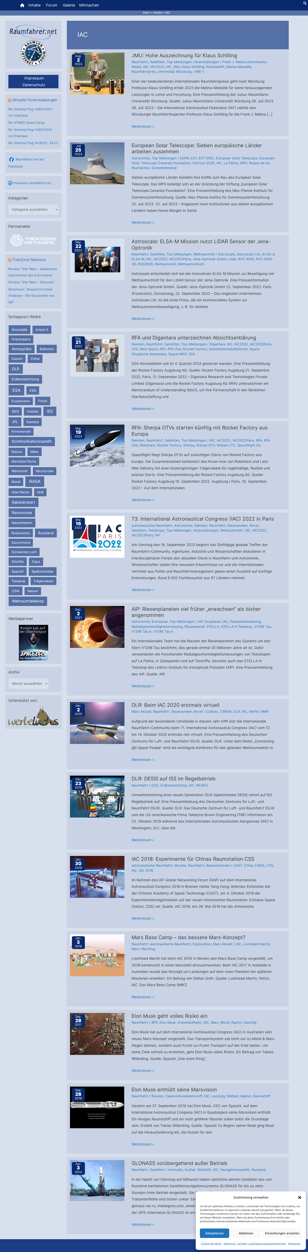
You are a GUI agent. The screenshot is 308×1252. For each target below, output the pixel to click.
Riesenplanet (195, 626)
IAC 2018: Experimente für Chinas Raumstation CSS (193, 859)
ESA (16, 390)
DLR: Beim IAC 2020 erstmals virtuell (176, 705)
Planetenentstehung (245, 621)
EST (194, 158)
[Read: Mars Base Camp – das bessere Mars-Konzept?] (97, 955)
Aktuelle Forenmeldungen (34, 100)
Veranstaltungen (206, 62)
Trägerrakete (43, 581)
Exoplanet (213, 621)
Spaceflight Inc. (249, 445)
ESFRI (184, 158)
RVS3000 (145, 264)
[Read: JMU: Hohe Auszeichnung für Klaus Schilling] (97, 73)
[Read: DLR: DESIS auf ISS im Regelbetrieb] (97, 796)
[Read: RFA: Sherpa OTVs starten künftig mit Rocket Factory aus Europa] (97, 445)
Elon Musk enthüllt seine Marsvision (174, 1090)
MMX (265, 711)
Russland (46, 533)
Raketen (138, 344)
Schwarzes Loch (24, 552)
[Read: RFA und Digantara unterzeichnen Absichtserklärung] (97, 355)
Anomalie (19, 330)
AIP (200, 621)
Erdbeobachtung (25, 379)
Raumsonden (238, 525)
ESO (33, 390)
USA (15, 591)
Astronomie (141, 158)
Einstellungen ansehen (282, 1233)
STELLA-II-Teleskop (236, 626)
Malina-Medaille (238, 67)
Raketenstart (23, 502)
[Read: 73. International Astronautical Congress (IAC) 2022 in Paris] (97, 536)
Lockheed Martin (256, 944)
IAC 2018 (146, 870)
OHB (40, 492)
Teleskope (156, 530)
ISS (50, 411)
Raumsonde (22, 512)
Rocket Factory (195, 349)
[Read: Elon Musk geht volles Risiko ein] (97, 1033)
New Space (149, 349)
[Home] (22, 5)
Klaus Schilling (193, 67)
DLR (15, 369)
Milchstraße (45, 471)
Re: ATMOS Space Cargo (26, 123)
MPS (243, 163)
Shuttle (18, 561)
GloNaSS (204, 1169)
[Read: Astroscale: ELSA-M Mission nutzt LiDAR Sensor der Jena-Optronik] (97, 259)
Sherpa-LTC (226, 445)
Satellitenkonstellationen (228, 349)
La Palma (231, 163)
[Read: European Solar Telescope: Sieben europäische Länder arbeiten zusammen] (97, 163)
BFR (154, 1022)
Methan (233, 1096)
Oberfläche (20, 492)
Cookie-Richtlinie (211, 1243)
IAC (146, 67)
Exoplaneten (21, 401)
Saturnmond (21, 543)
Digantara (217, 344)
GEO (15, 411)
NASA (34, 481)
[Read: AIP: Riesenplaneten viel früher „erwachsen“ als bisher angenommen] (97, 626)
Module (180, 865)
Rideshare (147, 445)
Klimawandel (21, 431)
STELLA (213, 626)
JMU (176, 67)
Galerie (69, 5)
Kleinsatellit (215, 67)
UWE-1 (198, 71)
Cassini (17, 359)
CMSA (260, 865)
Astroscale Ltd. (249, 254)
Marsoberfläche (24, 461)
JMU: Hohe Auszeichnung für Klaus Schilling (184, 55)
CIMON (226, 711)
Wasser (32, 591)
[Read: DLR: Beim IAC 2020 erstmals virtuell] (97, 723)
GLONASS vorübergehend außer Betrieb (179, 1163)
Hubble (32, 411)
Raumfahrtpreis (144, 71)
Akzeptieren (214, 1233)
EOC (155, 785)
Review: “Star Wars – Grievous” (31, 282)
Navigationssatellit (235, 1169)
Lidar (232, 259)
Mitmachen (89, 5)
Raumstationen (218, 865)
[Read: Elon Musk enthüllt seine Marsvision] (97, 1107)
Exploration (202, 944)
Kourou (17, 452)
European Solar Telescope (236, 158)
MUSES (202, 785)
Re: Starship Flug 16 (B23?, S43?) (33, 143)
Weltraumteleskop (28, 601)
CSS (270, 865)
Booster (157, 1096)
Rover (254, 525)
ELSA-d (268, 254)
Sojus (36, 562)
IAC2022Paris (180, 259)
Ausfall (190, 1169)
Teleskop (19, 581)
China (35, 359)
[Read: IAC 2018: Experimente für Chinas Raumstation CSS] (97, 877)
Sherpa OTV (205, 445)
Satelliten (157, 62)
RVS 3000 (246, 259)
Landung (218, 1096)
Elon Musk (167, 1022)
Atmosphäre (21, 349)
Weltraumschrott (191, 264)
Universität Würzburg (175, 71)
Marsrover (20, 471)
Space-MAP (177, 354)
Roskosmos (21, 533)
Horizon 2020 (204, 163)
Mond (16, 482)
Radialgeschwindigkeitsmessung (157, 626)
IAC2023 (157, 67)
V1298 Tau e (163, 631)
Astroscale (226, 254)
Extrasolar (160, 621)
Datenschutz (34, 85)
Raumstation (22, 523)
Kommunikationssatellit (32, 441)
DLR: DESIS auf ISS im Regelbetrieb (174, 779)
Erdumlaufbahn (190, 1022)
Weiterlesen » (143, 127)
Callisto (212, 711)
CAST (237, 865)
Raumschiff (261, 1096)
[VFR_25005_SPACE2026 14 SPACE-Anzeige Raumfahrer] (33, 643)
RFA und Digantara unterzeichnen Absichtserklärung (194, 338)
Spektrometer (42, 571)
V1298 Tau (262, 626)
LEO (135, 349)
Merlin (254, 711)
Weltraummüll (204, 254)
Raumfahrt (140, 62)
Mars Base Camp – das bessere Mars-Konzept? (188, 937)
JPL (15, 422)
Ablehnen (246, 1233)
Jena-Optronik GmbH (210, 259)
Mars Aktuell (141, 711)
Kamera (33, 422)
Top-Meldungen (179, 62)
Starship (250, 1022)
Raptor (236, 1022)
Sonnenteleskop (164, 168)
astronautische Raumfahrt (152, 525)
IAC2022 (160, 259)
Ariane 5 (41, 330)
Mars (34, 452)
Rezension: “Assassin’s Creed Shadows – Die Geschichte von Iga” (31, 295)
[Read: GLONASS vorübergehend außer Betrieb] (97, 1180)
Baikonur (47, 349)
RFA (163, 349)
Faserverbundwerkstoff (184, 1096)
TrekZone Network (29, 259)
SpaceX (17, 571)
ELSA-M (138, 259)
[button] (300, 1197)
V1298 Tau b (141, 631)
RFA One (174, 349)
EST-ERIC (206, 158)
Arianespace (21, 339)
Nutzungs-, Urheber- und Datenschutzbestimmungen (255, 1243)
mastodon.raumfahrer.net (32, 183)
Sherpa (188, 445)
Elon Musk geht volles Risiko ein (169, 1016)
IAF (168, 67)
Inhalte (34, 5)
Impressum (294, 1243)
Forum (51, 5)
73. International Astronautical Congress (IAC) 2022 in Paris (203, 519)
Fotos (42, 401)
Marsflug (148, 949)
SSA (192, 354)
